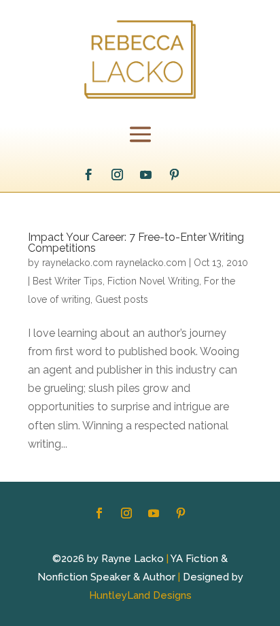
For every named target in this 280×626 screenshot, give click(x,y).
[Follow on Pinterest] (174, 174)
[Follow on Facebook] (89, 174)
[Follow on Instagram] (117, 174)
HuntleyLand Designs (140, 595)
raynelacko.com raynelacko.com (114, 262)
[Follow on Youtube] (146, 174)
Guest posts (121, 299)
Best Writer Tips (68, 281)
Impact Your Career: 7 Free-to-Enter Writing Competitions (136, 242)
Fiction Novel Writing (153, 281)
